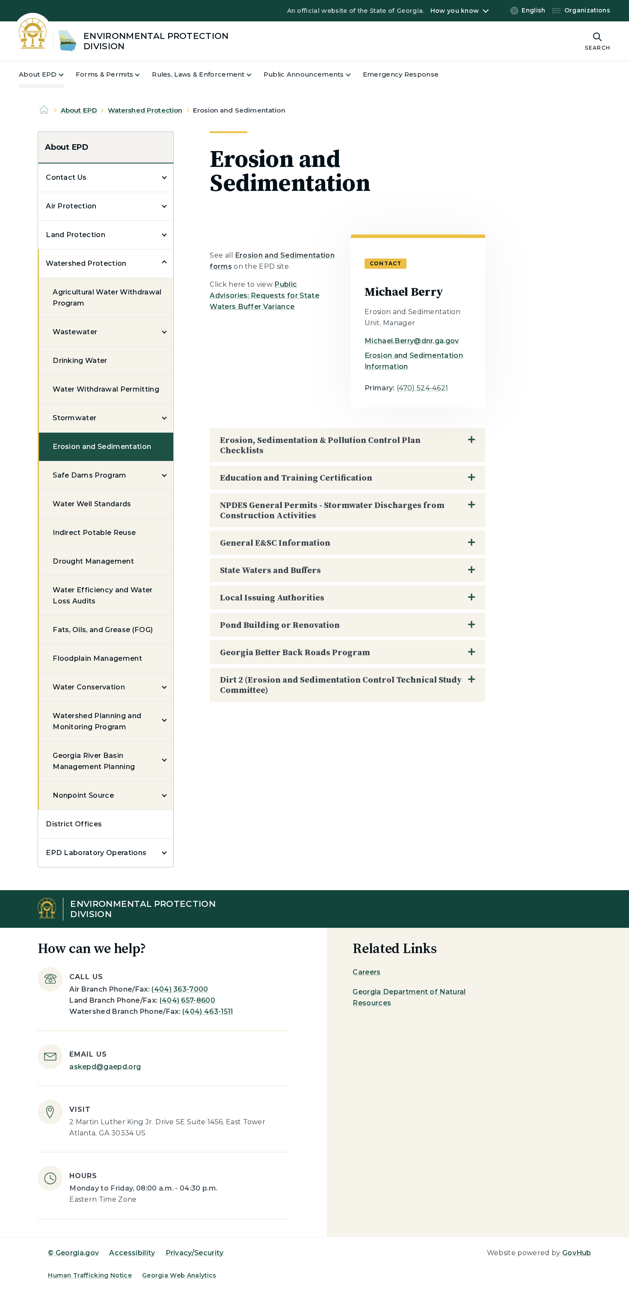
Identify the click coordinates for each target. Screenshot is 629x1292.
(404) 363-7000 (179, 989)
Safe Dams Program (89, 475)
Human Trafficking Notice (90, 1275)
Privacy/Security (195, 1253)
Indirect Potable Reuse (94, 533)
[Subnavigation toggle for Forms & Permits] (142, 74)
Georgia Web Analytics (179, 1275)
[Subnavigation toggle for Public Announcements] (353, 74)
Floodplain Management (97, 658)
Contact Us (66, 177)
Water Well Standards (92, 504)
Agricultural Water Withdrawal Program (107, 297)
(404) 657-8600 (187, 1000)
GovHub (576, 1253)
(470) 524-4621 (422, 388)
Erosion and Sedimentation (102, 447)
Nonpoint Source (83, 795)
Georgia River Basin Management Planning (94, 761)
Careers (366, 972)
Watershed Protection (145, 110)
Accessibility (132, 1253)
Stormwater (74, 418)
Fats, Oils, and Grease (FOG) (103, 630)
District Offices (74, 824)
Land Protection (75, 235)
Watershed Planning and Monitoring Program (97, 721)
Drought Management (93, 561)
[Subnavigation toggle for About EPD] (66, 74)
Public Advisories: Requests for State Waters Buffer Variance (264, 295)
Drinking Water (80, 360)
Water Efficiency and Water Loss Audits (102, 595)
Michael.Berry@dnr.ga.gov (412, 341)
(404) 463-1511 (207, 1011)
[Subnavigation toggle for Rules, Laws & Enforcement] (254, 74)
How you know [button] (454, 10)
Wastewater (75, 332)
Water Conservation (89, 687)
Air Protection (71, 206)
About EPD (79, 110)
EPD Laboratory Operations (96, 853)
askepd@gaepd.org (105, 1067)
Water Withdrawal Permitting (106, 389)
